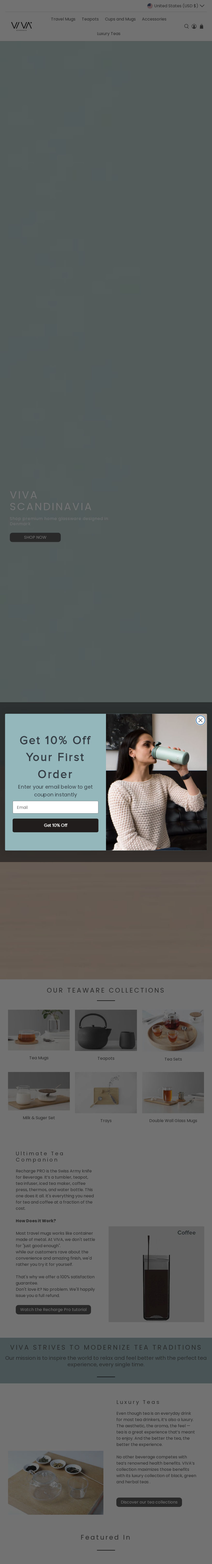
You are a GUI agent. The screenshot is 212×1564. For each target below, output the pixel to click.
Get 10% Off (55, 825)
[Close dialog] (200, 720)
